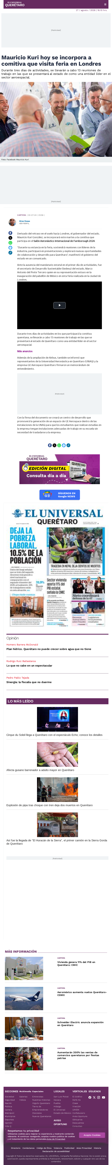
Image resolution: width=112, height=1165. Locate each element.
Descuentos (78, 1123)
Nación (8, 1103)
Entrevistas (37, 1097)
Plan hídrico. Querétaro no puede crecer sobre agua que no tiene (48, 649)
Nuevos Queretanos (41, 1116)
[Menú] (105, 4)
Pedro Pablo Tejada (17, 677)
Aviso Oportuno (80, 1116)
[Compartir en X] (10, 238)
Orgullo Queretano (41, 1103)
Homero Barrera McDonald (22, 644)
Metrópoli (9, 1113)
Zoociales (37, 1113)
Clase (75, 1103)
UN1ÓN (76, 1110)
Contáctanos (28, 1148)
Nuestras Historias (41, 1100)
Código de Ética (44, 1148)
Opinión (12, 638)
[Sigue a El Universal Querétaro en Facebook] (91, 1098)
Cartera (21, 215)
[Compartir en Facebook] (10, 233)
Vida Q (8, 1126)
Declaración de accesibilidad (56, 1151)
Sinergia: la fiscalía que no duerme (28, 682)
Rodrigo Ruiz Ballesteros (21, 661)
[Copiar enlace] (10, 253)
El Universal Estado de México (62, 1111)
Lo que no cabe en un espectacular (29, 665)
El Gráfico (77, 1097)
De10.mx (77, 1100)
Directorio (15, 1148)
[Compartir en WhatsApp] (10, 243)
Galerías (23, 1097)
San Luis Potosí (61, 1097)
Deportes (9, 1119)
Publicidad (69, 1148)
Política (8, 1106)
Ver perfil (24, 223)
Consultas (77, 1126)
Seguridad (10, 1100)
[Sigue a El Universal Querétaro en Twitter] (95, 1098)
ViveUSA (77, 1106)
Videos (22, 1100)
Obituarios (77, 1119)
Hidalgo (57, 1106)
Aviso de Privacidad (56, 1139)
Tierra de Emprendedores (40, 1108)
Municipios (10, 1116)
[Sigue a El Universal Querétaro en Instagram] (99, 1098)
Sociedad (9, 1097)
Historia (97, 1148)
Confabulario (79, 1113)
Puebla (57, 1103)
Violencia (58, 1148)
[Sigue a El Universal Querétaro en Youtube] (104, 1098)
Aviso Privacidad (84, 1148)
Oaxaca (57, 1100)
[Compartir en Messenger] (10, 248)
